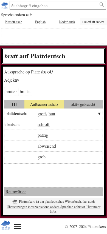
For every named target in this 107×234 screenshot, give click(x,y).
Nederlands (67, 21)
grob (42, 156)
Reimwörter (15, 191)
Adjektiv (11, 80)
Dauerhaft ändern (93, 22)
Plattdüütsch (13, 21)
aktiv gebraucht (83, 104)
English (40, 21)
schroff (44, 124)
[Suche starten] (102, 4)
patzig (43, 135)
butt (52, 113)
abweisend (47, 146)
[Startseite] (5, 5)
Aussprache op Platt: (22, 72)
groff (42, 113)
